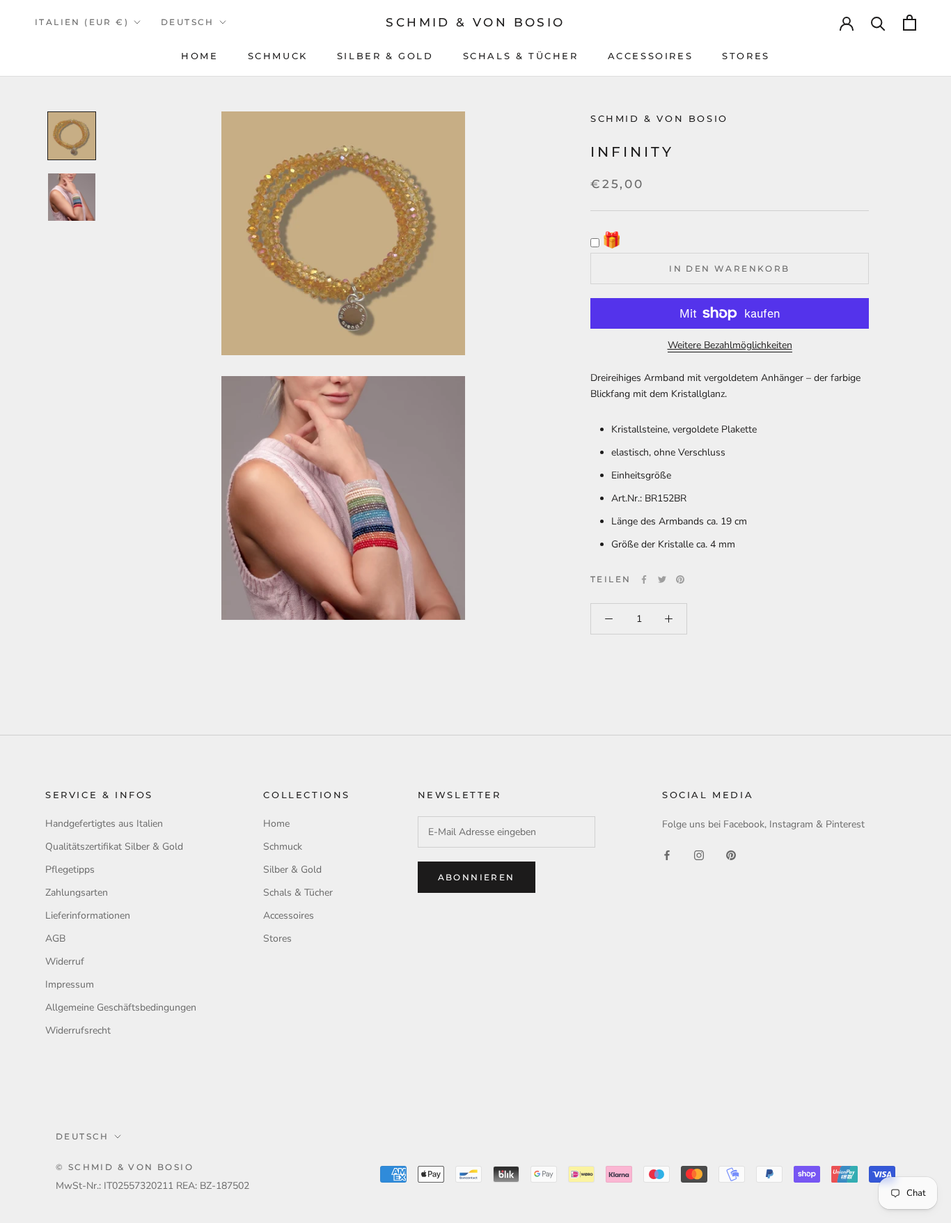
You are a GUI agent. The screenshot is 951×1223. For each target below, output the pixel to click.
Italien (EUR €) (82, 22)
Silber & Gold (385, 55)
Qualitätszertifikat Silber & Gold (114, 846)
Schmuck (278, 55)
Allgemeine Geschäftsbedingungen (120, 1007)
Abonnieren (476, 877)
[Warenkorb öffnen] (909, 23)
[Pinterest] (680, 579)
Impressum (69, 984)
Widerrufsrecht (78, 1030)
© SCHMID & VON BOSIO (125, 1167)
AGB (55, 938)
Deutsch (187, 22)
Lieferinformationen (87, 915)
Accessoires (650, 55)
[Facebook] (644, 579)
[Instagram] (699, 855)
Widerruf (64, 961)
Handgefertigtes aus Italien (104, 823)
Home (199, 55)
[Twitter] (662, 579)
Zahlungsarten (76, 892)
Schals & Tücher (521, 55)
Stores (746, 55)
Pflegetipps (70, 869)
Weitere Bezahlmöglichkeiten (730, 345)
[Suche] (878, 22)
